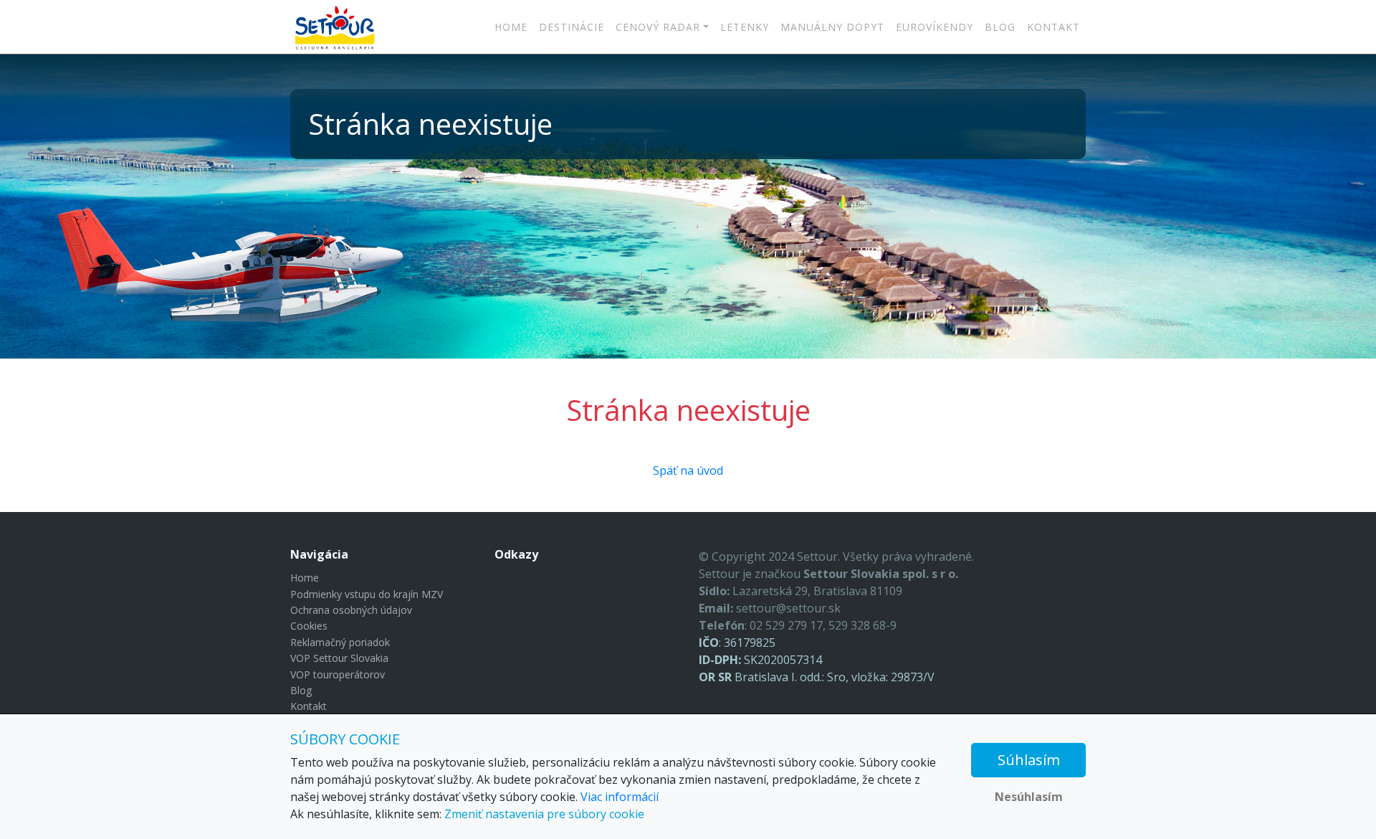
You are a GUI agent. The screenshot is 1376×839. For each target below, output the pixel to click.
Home (510, 27)
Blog (1000, 27)
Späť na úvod (688, 470)
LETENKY (744, 27)
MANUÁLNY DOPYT (832, 27)
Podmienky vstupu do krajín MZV (366, 594)
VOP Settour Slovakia (339, 658)
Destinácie (571, 27)
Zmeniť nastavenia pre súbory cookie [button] (544, 814)
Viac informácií (619, 797)
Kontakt (1053, 27)
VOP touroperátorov (337, 674)
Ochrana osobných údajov (351, 610)
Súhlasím (1029, 759)
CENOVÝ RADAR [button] (658, 27)
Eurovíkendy (934, 27)
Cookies (309, 625)
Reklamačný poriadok (340, 642)
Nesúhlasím (1029, 797)
